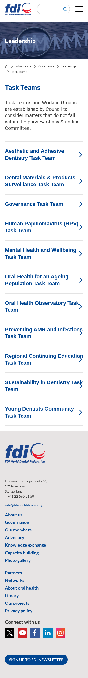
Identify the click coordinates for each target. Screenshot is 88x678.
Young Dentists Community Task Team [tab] (39, 412)
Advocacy (14, 537)
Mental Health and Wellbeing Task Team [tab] (40, 253)
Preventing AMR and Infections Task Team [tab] (44, 332)
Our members (18, 529)
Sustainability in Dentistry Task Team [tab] (44, 385)
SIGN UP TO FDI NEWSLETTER (36, 659)
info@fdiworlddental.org (24, 505)
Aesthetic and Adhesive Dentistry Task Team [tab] (34, 154)
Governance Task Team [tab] (34, 204)
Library (12, 595)
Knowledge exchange (25, 545)
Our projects (17, 603)
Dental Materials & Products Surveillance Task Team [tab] (40, 180)
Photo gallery (18, 560)
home (6, 66)
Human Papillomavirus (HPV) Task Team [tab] (41, 227)
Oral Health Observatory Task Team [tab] (42, 306)
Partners (13, 572)
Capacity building (22, 552)
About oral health (22, 588)
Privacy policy (19, 610)
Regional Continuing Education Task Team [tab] (44, 359)
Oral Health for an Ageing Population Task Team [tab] (36, 279)
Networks (14, 580)
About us (13, 514)
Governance (46, 66)
